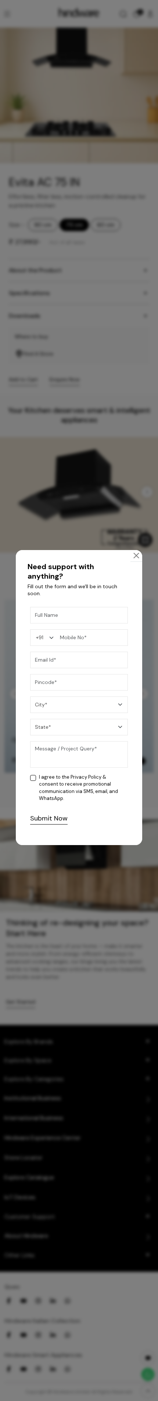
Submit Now (49, 818)
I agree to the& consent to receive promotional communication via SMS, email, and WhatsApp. (78, 788)
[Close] (136, 555)
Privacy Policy (86, 777)
